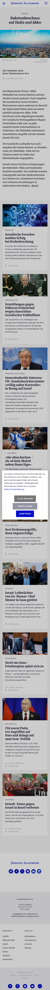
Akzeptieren (25, 514)
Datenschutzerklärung (14, 489)
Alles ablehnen (25, 498)
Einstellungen (25, 506)
